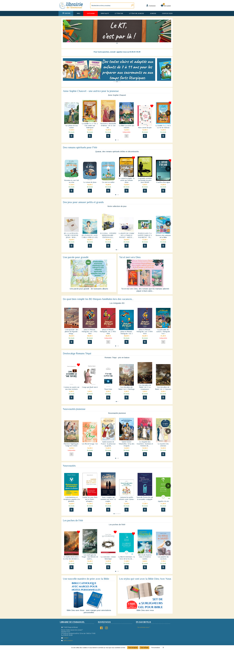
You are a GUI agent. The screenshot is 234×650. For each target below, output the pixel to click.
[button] (65, 72)
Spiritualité (105, 13)
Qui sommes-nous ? (143, 627)
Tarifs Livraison (67, 640)
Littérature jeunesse (136, 13)
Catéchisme (91, 13)
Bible (78, 13)
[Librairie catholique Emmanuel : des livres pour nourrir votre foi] (71, 10)
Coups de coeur (167, 13)
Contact (64, 638)
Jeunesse (153, 13)
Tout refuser (144, 647)
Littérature (119, 13)
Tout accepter (132, 647)
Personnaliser (155, 647)
